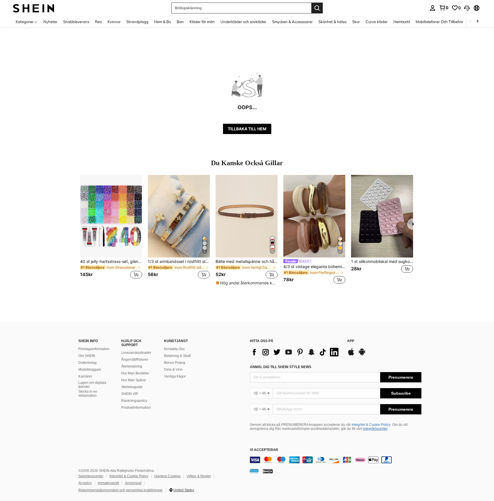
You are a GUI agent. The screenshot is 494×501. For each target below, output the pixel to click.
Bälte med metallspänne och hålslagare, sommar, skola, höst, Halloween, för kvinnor (247, 261)
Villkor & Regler (199, 476)
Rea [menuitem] (98, 21)
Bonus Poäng (174, 363)
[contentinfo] (335, 459)
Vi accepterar (264, 450)
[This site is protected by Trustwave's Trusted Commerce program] (254, 471)
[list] (295, 352)
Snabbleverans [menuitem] (76, 21)
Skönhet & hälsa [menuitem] (332, 21)
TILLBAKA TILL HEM (247, 128)
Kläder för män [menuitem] (202, 21)
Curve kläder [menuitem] (377, 21)
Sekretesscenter (90, 476)
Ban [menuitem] (180, 21)
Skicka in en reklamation (87, 394)
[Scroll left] (471, 21)
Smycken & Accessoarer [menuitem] (292, 21)
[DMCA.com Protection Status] (268, 471)
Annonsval (133, 483)
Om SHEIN (86, 356)
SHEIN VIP (129, 394)
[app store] (351, 355)
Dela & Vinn (173, 370)
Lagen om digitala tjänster (92, 385)
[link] (444, 7)
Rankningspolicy (134, 401)
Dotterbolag (87, 363)
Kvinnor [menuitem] (114, 21)
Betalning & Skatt (177, 356)
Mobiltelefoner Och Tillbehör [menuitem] (439, 21)
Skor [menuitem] (356, 21)
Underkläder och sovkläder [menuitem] (243, 21)
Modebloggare (89, 370)
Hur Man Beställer (135, 373)
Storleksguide (132, 387)
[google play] (362, 355)
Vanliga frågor (175, 376)
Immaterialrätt (108, 483)
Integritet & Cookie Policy (371, 425)
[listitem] (111, 230)
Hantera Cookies (167, 476)
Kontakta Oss (174, 349)
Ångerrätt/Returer (134, 360)
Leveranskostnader (136, 353)
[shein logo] (33, 8)
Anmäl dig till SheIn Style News (280, 367)
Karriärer (85, 376)
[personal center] (432, 8)
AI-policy (85, 483)
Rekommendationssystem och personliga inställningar (120, 490)
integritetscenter (375, 429)
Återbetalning (131, 366)
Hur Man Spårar (133, 380)
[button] (466, 8)
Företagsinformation (93, 349)
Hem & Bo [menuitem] (162, 21)
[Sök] (317, 8)
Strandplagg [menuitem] (137, 21)
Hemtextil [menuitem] (401, 21)
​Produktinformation (136, 408)
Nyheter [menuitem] (50, 21)
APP (350, 341)
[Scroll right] (477, 21)
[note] (247, 283)
